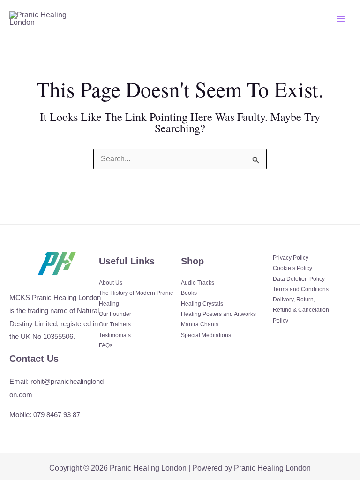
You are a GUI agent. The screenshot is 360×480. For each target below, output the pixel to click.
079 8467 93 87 (56, 415)
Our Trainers (115, 324)
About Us (110, 282)
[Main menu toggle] (341, 18)
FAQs (105, 345)
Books (189, 293)
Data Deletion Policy (299, 279)
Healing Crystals (202, 303)
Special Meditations (206, 335)
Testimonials (115, 335)
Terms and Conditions (301, 289)
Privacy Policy (290, 258)
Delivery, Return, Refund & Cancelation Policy (301, 310)
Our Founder (115, 314)
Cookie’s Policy (292, 268)
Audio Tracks (197, 282)
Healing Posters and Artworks (218, 314)
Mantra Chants (199, 324)
